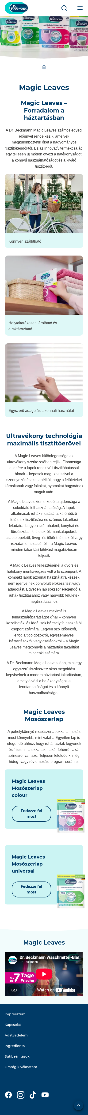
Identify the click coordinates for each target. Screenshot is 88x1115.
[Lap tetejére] (78, 1105)
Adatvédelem (16, 1035)
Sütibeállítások (17, 1056)
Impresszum (15, 1014)
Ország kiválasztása (21, 1067)
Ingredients (15, 1046)
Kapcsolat (13, 1025)
